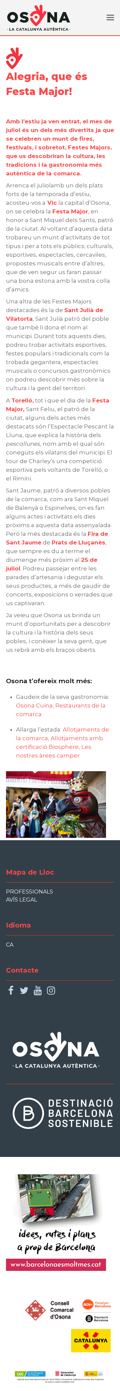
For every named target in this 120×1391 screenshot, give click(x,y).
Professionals (29, 892)
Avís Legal (21, 900)
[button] (110, 18)
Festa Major (70, 211)
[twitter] (24, 991)
